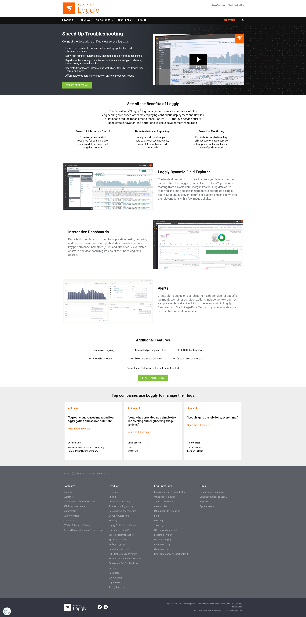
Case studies (160, 506)
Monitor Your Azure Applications (125, 558)
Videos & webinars (163, 501)
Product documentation (212, 492)
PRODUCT (68, 20)
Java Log (158, 525)
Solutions (113, 568)
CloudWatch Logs (163, 544)
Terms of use (227, 604)
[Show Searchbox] (243, 20)
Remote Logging (162, 539)
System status (207, 506)
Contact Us (239, 5)
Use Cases (114, 573)
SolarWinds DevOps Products (123, 563)
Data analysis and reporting (122, 511)
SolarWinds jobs (71, 515)
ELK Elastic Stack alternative (123, 554)
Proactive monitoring (119, 501)
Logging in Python (163, 535)
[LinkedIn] (105, 607)
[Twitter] (99, 607)
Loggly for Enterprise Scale (122, 525)
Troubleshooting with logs (122, 506)
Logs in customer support (121, 535)
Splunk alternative (118, 539)
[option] (93, 431)
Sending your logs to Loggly (213, 497)
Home (66, 473)
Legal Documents (173, 604)
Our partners (69, 511)
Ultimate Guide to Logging (167, 511)
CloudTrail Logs (162, 549)
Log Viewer (114, 582)
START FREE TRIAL (77, 85)
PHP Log (158, 520)
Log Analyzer (115, 577)
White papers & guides (165, 497)
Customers (69, 497)
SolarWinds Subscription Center (79, 501)
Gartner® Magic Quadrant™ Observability (84, 530)
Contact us (68, 520)
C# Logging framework (166, 530)
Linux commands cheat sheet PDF (171, 554)
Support (204, 501)
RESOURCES (125, 20)
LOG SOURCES (103, 20)
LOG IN (142, 20)
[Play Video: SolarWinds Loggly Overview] (198, 59)
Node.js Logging (117, 544)
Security (113, 520)
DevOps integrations (119, 515)
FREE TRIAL (229, 20)
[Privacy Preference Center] (7, 611)
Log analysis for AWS (119, 530)
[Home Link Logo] (81, 10)
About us (68, 492)
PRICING (85, 20)
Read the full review (79, 428)
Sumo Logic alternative (120, 549)
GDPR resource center (74, 506)
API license (237, 606)
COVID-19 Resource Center (77, 525)
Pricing (112, 497)
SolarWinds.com (218, 5)
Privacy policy (189, 604)
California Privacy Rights (208, 604)
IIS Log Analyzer (117, 587)
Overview (113, 492)
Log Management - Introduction (170, 492)
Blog (230, 5)
